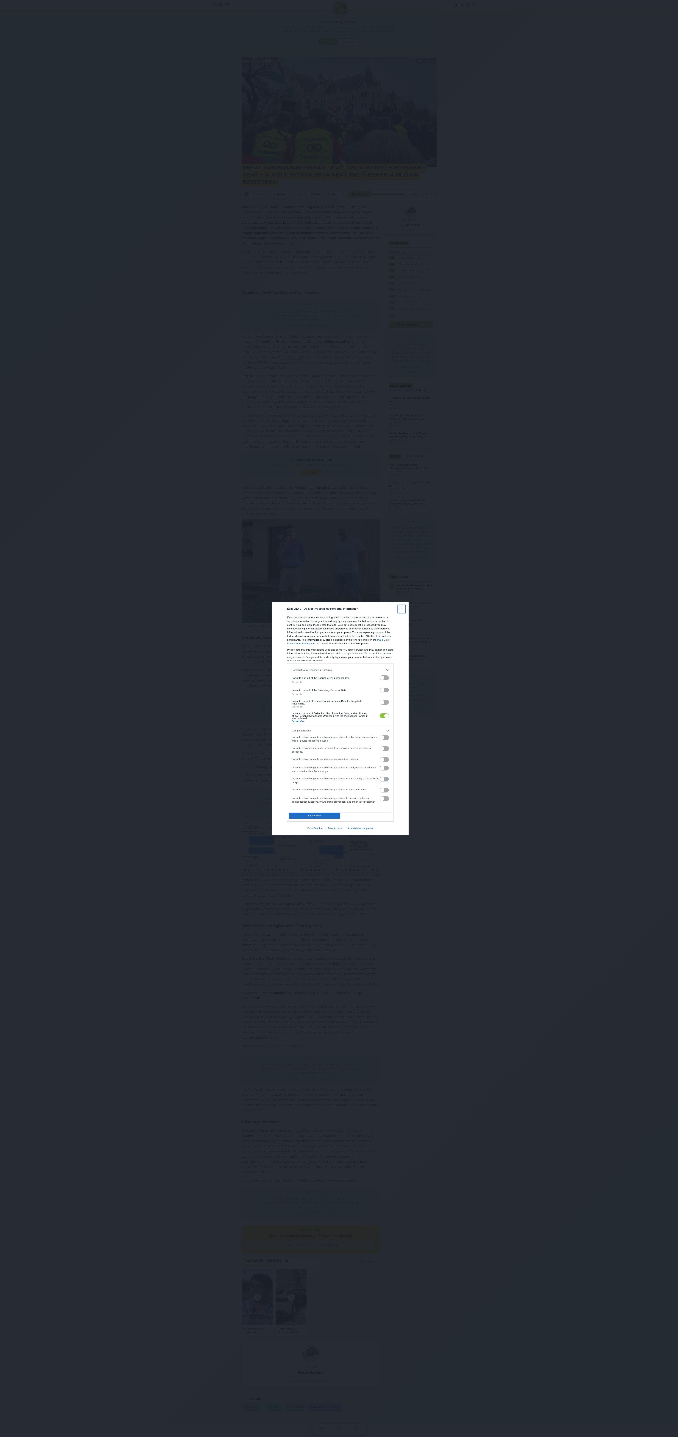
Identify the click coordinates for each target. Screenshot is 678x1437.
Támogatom (346, 729)
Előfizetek (366, 729)
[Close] (374, 697)
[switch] (384, 737)
